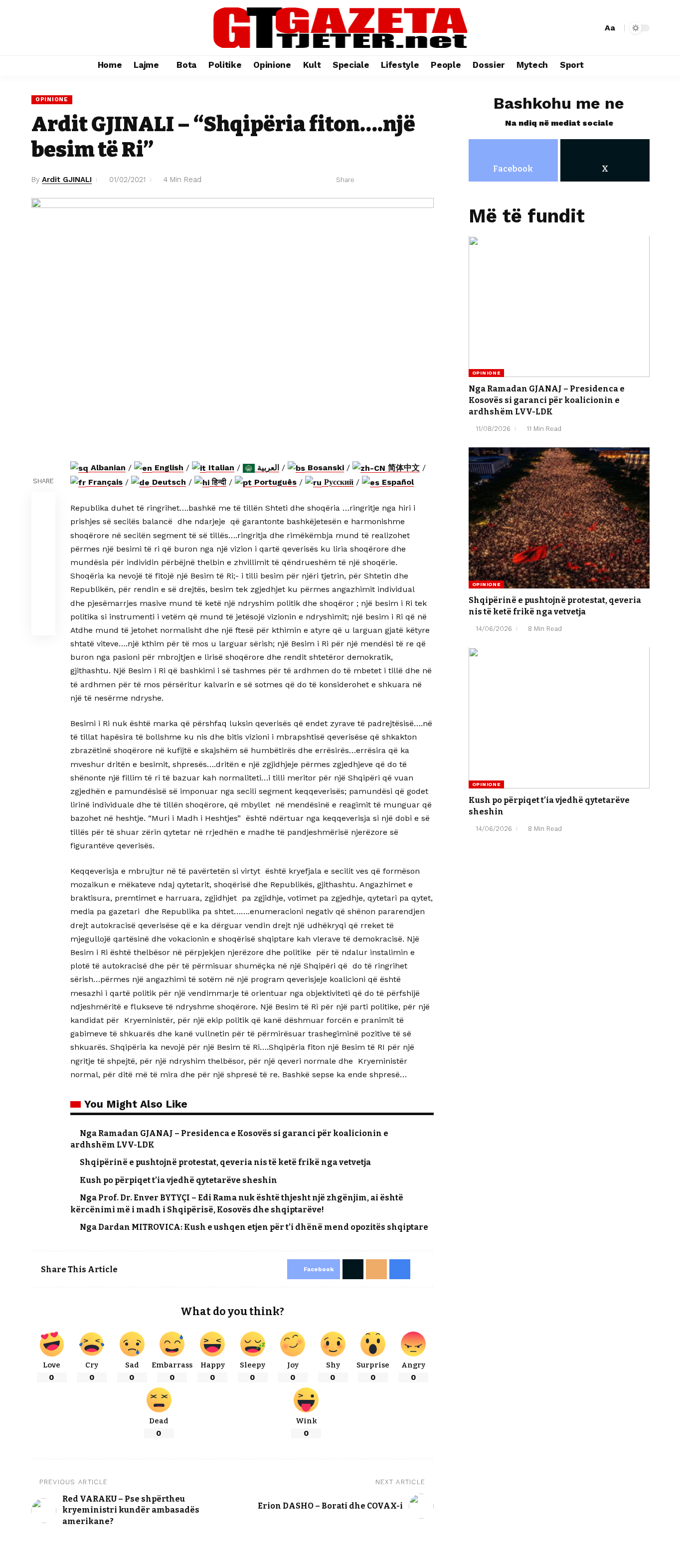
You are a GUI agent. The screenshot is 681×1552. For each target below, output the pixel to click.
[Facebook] (39, 28)
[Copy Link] (43, 576)
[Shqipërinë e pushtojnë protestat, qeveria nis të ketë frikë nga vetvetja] (559, 517)
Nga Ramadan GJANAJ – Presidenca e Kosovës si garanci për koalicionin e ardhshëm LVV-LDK (547, 400)
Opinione (51, 99)
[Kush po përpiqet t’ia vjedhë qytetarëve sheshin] (559, 717)
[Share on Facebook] (365, 180)
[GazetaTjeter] (340, 27)
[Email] (396, 180)
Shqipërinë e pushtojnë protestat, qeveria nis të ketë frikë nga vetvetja (225, 1162)
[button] (593, 27)
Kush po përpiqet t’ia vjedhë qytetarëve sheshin (178, 1180)
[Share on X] (380, 180)
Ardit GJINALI (67, 179)
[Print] (411, 180)
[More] (427, 180)
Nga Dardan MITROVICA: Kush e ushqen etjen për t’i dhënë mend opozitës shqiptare (254, 1227)
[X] (50, 28)
